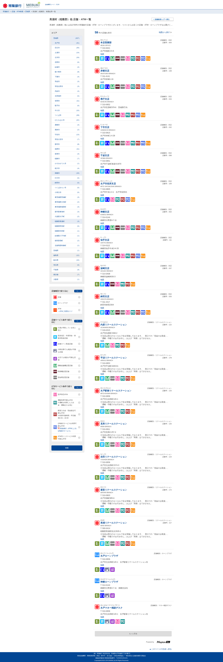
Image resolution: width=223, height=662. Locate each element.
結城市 (67, 67)
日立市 (67, 48)
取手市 (67, 105)
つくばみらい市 (67, 187)
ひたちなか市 (67, 120)
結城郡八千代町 (67, 236)
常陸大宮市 (67, 139)
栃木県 (66, 260)
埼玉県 (66, 265)
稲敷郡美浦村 (67, 221)
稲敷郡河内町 (67, 231)
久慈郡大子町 (67, 216)
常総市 (67, 81)
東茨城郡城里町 (67, 207)
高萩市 (67, 91)
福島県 (66, 255)
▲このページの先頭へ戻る (160, 649)
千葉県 (66, 270)
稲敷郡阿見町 (67, 226)
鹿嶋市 (67, 125)
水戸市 (67, 43)
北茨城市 (67, 96)
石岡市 (67, 62)
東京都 (66, 274)
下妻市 (67, 77)
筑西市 (67, 149)
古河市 (67, 57)
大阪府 (66, 279)
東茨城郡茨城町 (67, 197)
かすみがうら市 (67, 163)
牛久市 (67, 110)
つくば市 (67, 115)
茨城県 (66, 38)
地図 (102, 54)
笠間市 (67, 101)
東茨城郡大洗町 (67, 202)
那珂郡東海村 (67, 212)
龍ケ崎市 (67, 72)
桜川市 (67, 168)
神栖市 (67, 173)
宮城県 (66, 250)
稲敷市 (67, 158)
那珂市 (67, 144)
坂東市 (67, 154)
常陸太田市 (67, 86)
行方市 (67, 178)
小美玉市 (67, 192)
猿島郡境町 (67, 241)
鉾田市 (67, 183)
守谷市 (67, 134)
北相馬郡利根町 (67, 245)
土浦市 (67, 52)
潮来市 (67, 130)
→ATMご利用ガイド (65, 311)
